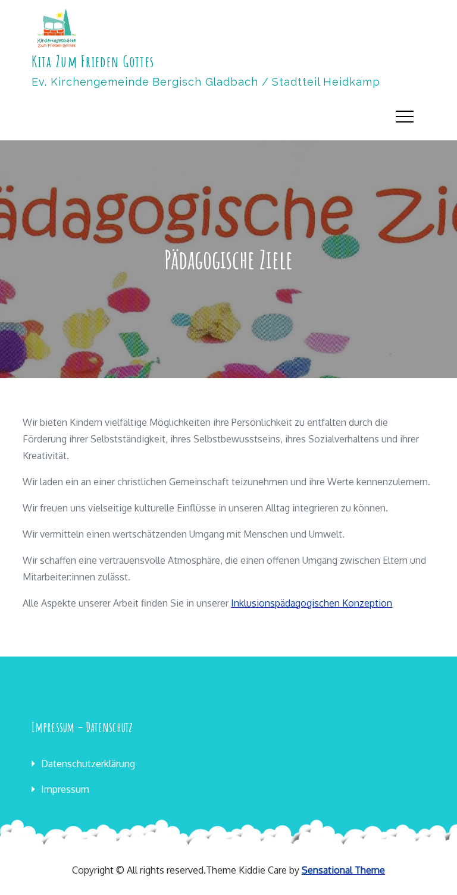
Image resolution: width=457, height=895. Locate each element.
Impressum (65, 789)
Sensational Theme (343, 870)
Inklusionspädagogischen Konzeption (311, 603)
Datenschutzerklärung (88, 764)
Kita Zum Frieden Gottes (93, 61)
